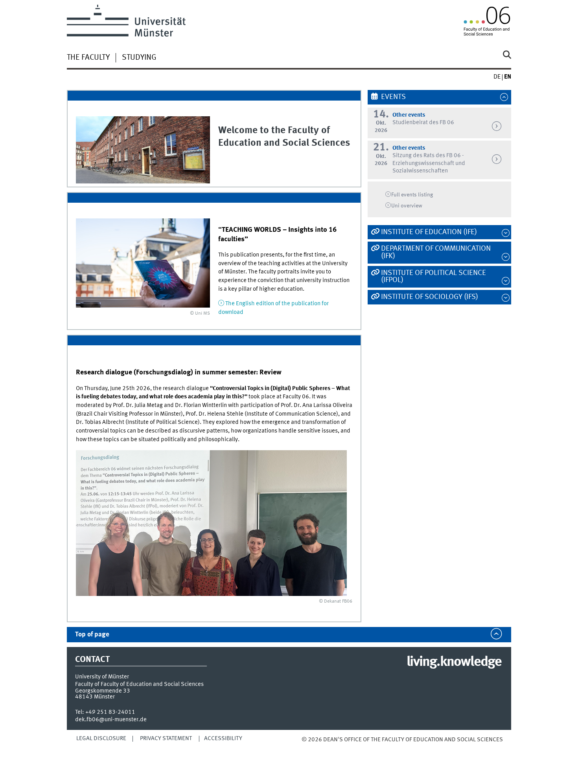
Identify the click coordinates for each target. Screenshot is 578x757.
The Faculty (88, 58)
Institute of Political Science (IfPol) (433, 276)
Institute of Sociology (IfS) (429, 297)
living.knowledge (454, 662)
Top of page (92, 634)
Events (393, 97)
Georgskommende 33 (102, 691)
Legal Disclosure (101, 738)
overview (406, 206)
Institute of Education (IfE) (429, 232)
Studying (139, 58)
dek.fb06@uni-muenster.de (111, 720)
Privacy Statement (166, 738)
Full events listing (412, 195)
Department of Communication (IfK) (436, 252)
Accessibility (223, 738)
